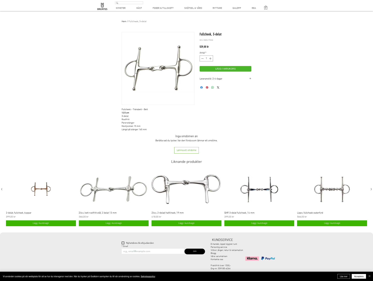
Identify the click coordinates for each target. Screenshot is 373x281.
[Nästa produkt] (371, 189)
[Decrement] (202, 58)
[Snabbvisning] (41, 189)
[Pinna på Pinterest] (207, 87)
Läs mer (344, 276)
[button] (265, 7)
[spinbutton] (206, 58)
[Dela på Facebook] (201, 87)
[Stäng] (369, 276)
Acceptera (359, 276)
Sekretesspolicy (148, 276)
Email (125, 246)
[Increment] (211, 58)
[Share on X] (218, 87)
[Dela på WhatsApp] (212, 87)
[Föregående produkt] (1, 189)
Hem (124, 21)
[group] (186, 198)
